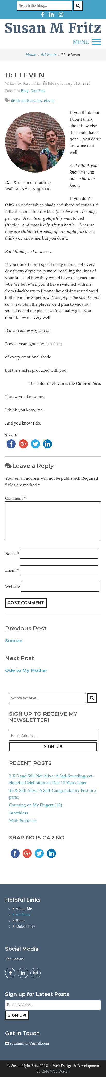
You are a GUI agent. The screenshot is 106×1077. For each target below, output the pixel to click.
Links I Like (25, 926)
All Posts (49, 54)
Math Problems (23, 820)
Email (12, 570)
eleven (49, 100)
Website (12, 586)
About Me (24, 908)
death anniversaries (26, 100)
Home (31, 54)
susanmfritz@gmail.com (29, 1043)
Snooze (13, 640)
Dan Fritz (38, 90)
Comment (15, 498)
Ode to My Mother (26, 670)
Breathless (18, 812)
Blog (25, 90)
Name (12, 553)
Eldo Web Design (56, 1071)
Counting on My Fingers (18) (35, 804)
